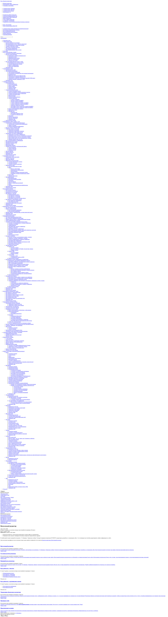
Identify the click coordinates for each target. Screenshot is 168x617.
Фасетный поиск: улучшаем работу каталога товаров (20, 278)
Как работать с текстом (11, 193)
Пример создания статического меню (19, 172)
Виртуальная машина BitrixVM (10, 25)
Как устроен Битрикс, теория (9, 52)
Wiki (7, 478)
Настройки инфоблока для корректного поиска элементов (21, 261)
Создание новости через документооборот (20, 403)
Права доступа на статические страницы (15, 340)
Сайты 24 (8, 436)
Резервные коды (12, 74)
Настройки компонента (16, 313)
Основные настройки (13, 224)
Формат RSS (11, 254)
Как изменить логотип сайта (12, 295)
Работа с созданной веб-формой (21, 392)
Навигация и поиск (12, 109)
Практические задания (11, 120)
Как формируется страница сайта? (16, 62)
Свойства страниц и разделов (12, 128)
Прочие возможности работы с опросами (17, 433)
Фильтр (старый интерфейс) (17, 100)
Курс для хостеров (7, 24)
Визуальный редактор (8, 188)
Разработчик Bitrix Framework (9, 14)
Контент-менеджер (7, 3)
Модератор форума (12, 459)
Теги (9, 485)
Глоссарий (5, 51)
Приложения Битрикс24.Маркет (10, 32)
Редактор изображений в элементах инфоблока (19, 239)
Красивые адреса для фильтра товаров (16, 266)
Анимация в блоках (12, 440)
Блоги (7, 352)
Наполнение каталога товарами (13, 303)
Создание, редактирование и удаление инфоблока (19, 222)
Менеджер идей (9, 413)
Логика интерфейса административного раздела (19, 92)
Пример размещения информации (16, 126)
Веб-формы (8, 365)
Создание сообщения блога (14, 360)
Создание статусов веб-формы (20, 390)
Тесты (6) (5, 489)
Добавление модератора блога (15, 363)
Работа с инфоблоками (13, 65)
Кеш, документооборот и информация (14, 140)
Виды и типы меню (15, 168)
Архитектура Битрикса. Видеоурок (13, 53)
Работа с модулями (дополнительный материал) (14, 351)
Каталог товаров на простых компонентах (20, 268)
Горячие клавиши (12, 87)
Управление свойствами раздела (15, 132)
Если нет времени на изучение (13, 42)
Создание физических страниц (15, 64)
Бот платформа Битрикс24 (9, 31)
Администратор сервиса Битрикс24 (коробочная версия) (15, 28)
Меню (9, 167)
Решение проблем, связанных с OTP (16, 79)
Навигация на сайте (10, 165)
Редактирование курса (13, 423)
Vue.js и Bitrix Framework (8, 19)
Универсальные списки (11, 447)
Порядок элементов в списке (17, 105)
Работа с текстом (9, 343)
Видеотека (10, 314)
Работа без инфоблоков (13, 66)
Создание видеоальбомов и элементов (19, 319)
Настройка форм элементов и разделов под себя (19, 241)
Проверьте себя (9, 67)
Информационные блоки (14, 58)
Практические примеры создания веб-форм (18, 383)
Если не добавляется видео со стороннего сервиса (19, 323)
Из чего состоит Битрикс (11, 54)
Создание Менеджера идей (14, 416)
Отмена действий (12, 148)
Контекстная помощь (13, 116)
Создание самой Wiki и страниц (15, 482)
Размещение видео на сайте (12, 308)
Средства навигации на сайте (15, 166)
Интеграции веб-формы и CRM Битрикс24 (20, 376)
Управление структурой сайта (12, 157)
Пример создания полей (13, 452)
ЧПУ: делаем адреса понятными (15, 263)
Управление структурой (8, 155)
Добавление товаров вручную (15, 304)
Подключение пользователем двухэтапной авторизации (20, 73)
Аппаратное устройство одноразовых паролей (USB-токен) (21, 78)
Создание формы (17, 387)
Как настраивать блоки (13, 439)
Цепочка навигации (12, 175)
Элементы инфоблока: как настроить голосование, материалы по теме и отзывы (26, 280)
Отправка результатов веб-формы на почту (18, 377)
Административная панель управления (17, 93)
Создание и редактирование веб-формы (20, 371)
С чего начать (9, 338)
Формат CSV (11, 246)
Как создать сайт (12, 437)
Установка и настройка (8, 5)
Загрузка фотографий (16, 466)
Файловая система (12, 56)
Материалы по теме (15, 285)
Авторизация (3, 38)
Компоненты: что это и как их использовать (13, 206)
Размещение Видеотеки (16, 316)
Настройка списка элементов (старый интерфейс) (22, 106)
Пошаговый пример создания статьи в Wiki (18, 486)
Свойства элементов (13, 227)
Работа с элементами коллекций (15, 182)
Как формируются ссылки (11, 141)
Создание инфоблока (15, 317)
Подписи (10, 233)
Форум (7, 457)
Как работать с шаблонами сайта (13, 292)
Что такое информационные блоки (13, 217)
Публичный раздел (10, 82)
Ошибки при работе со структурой (13, 334)
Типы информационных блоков (13, 220)
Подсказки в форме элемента (14, 243)
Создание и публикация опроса (15, 432)
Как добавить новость (16, 271)
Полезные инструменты (11, 275)
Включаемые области (10, 145)
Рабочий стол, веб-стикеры (12, 350)
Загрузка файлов (9, 151)
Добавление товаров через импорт (16, 305)
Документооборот (10, 394)
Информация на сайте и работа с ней (11, 121)
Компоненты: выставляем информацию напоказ (19, 260)
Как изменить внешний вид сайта (10, 291)
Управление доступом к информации (14, 133)
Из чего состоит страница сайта (13, 127)
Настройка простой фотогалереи (18, 464)
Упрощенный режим (13, 367)
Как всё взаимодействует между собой (14, 61)
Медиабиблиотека (10, 177)
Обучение (8, 419)
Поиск (9, 184)
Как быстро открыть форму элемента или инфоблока (20, 277)
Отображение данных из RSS (17, 257)
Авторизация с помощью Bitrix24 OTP (17, 76)
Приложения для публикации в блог (14, 330)
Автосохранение (12, 147)
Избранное (10, 115)
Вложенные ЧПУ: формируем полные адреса (18, 264)
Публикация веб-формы (13, 381)
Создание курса (11, 421)
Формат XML (11, 251)
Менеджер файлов (10, 159)
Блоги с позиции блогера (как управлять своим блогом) (20, 361)
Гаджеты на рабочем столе (17, 114)
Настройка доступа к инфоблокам (16, 228)
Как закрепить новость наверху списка (19, 272)
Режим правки (11, 86)
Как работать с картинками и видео (14, 199)
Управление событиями (13, 410)
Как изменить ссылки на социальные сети (15, 298)
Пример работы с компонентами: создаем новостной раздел (19, 212)
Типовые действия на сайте (12, 46)
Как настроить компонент (14, 211)
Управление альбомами (16, 469)
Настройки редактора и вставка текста (17, 198)
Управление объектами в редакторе (14, 202)
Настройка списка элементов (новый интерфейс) (22, 107)
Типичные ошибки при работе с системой (12, 332)
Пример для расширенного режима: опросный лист (22, 385)
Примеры (10, 267)
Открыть (2, 491)
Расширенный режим (13, 369)
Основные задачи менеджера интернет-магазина (16, 331)
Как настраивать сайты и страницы (16, 445)
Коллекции (10, 180)
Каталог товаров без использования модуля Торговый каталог (20, 324)
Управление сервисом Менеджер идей (17, 417)
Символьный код (12, 225)
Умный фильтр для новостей (12, 306)
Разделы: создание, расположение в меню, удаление (20, 237)
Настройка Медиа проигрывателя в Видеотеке (21, 320)
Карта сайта (11, 174)
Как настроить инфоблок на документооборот (21, 401)
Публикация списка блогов (14, 358)
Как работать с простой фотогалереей (16, 463)
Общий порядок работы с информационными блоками (18, 219)
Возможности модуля (13, 396)
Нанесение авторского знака (14, 232)
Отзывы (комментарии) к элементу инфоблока (21, 284)
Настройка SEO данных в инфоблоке (16, 226)
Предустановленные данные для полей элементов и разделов (22, 230)
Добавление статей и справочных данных (17, 346)
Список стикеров (12, 328)
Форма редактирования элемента (15, 108)
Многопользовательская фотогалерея (16, 470)
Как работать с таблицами (14, 195)
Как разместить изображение (14, 200)
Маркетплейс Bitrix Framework (10, 17)
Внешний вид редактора (11, 192)
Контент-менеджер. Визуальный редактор (51, 540)
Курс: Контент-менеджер (6, 1)
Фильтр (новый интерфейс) (17, 101)
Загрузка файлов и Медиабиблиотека (14, 341)
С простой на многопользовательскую (17, 476)
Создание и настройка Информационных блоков (19, 345)
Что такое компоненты (11, 207)
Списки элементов (12, 98)
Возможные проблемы (11, 287)
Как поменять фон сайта (11, 297)
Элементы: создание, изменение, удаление (17, 238)
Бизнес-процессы (7, 33)
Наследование (14, 171)
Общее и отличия (12, 125)
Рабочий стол (11, 111)
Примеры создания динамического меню (20, 173)
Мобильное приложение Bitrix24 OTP (16, 75)
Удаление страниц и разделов (15, 164)
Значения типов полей (13, 453)
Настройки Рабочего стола (17, 113)
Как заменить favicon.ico (11, 293)
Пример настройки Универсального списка (18, 451)
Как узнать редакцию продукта (13, 47)
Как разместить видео (13, 201)
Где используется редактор (12, 191)
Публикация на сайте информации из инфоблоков (17, 259)
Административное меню (14, 94)
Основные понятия (12, 353)
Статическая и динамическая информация (15, 122)
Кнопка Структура (10, 158)
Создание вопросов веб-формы (18, 372)
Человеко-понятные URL (11, 142)
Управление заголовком (13, 129)
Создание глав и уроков (13, 424)
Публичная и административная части (17, 55)
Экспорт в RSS (14, 255)
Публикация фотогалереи (17, 471)
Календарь (8, 405)
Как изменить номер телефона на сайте (14, 294)
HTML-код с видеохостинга (14, 321)
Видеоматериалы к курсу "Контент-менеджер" (16, 43)
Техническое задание (18, 386)
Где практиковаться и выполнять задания (15, 45)
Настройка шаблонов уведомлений (16, 378)
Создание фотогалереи (16, 472)
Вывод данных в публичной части (16, 347)
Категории (10, 484)
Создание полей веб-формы (17, 374)
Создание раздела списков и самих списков (18, 450)
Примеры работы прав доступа (15, 139)
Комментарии (11, 357)
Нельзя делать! (9, 336)
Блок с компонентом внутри (14, 443)
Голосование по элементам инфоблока (19, 283)
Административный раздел (12, 89)
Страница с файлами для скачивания (14, 325)
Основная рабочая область (14, 96)
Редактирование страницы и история (16, 483)
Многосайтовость (7, 18)
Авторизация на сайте (8, 68)
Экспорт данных (15, 247)
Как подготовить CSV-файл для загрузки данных (22, 248)
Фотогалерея (8, 460)
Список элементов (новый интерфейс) (19, 104)
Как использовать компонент (14, 210)
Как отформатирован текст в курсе (13, 49)
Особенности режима (16, 370)
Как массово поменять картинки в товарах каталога (22, 270)
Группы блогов (11, 354)
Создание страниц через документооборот (20, 399)
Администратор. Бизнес (8, 10)
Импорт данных (14, 250)
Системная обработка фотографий (16, 231)
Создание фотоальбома (16, 465)
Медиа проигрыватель (13, 311)
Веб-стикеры (9, 326)
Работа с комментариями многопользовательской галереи (24, 473)
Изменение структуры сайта (12, 160)
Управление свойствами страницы (16, 131)
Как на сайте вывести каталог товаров (17, 444)
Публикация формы (18, 391)
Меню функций (11, 95)
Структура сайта (9, 339)
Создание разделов (12, 162)
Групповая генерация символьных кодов (17, 279)
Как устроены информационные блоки (14, 218)
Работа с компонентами (11, 208)
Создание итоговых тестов (14, 427)
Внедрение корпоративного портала (11, 29)
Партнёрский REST (7, 34)
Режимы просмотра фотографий (18, 467)
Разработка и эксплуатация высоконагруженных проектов (16, 21)
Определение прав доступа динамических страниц (19, 138)
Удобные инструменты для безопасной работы (16, 146)
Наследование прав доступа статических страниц (19, 137)
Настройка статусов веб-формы (18, 373)
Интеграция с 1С (7, 12)
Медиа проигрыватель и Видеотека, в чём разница (19, 310)
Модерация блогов (12, 359)
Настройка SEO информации (15, 240)
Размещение (13, 312)
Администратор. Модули (8, 9)
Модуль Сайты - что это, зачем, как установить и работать (21, 438)
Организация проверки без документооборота (21, 273)
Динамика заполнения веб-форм (15, 379)
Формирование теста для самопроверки (17, 426)
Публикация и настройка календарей (16, 407)
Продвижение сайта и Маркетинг (10, 4)
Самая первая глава (7, 41)
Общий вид (13, 281)
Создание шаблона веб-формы (15, 380)
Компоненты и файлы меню (17, 169)
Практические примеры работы (10, 301)
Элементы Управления (8, 81)
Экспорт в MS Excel (12, 118)
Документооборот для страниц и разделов (17, 397)
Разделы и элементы (10, 235)
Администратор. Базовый (9, 8)
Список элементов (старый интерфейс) (20, 102)
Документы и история (16, 398)
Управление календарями (14, 409)
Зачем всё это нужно (13, 60)
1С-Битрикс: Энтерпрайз (8, 20)
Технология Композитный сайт (10, 16)
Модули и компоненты (13, 59)
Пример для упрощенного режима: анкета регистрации (23, 384)
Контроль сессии (12, 149)
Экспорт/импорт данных (11, 245)
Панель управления (12, 85)
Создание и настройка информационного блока (16, 221)
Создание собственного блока (15, 442)
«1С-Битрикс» (18, 613)
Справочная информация (11, 48)
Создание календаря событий (12, 307)
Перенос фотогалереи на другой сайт (16, 474)
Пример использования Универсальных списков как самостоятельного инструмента (27, 454)
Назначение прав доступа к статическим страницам (20, 135)
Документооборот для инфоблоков (16, 400)
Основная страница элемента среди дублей (18, 265)
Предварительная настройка (14, 179)
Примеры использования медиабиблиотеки (18, 185)
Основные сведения (12, 327)
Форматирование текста (13, 194)
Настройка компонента (16, 318)
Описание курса (6, 40)
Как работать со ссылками (14, 197)
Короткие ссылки (10, 144)
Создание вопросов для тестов (15, 425)
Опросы (7, 430)
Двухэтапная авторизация (11, 71)
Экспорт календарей (13, 411)
